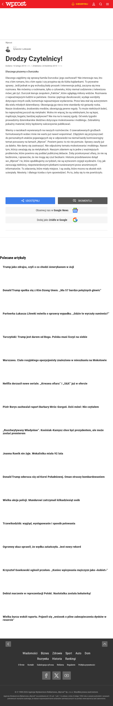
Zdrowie (57, 653)
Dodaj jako (52, 220)
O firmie (21, 665)
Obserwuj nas (52, 210)
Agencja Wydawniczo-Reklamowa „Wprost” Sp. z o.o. (50, 692)
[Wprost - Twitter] (56, 675)
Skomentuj (85, 200)
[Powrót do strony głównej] (8, 644)
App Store (73, 186)
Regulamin (71, 665)
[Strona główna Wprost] (16, 4)
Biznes (45, 653)
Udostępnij (33, 200)
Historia (57, 658)
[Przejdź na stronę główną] (3, 4)
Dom (87, 653)
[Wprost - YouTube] (67, 675)
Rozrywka (43, 658)
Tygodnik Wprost (19, 192)
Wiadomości (30, 653)
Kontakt (31, 665)
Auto (78, 653)
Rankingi (70, 658)
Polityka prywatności (86, 665)
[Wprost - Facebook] (46, 675)
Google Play (86, 186)
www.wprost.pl (88, 699)
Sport (68, 653)
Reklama (60, 665)
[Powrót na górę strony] (104, 644)
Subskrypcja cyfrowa (45, 665)
